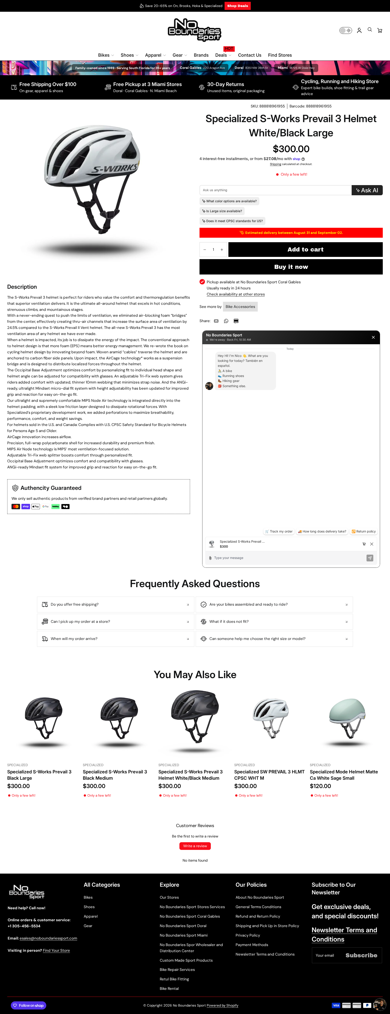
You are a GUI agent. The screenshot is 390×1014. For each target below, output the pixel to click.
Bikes (88, 897)
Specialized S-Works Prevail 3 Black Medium (115, 775)
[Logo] (195, 30)
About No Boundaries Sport (260, 897)
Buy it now (291, 267)
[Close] (373, 337)
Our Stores (169, 897)
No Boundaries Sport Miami (184, 935)
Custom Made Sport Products (186, 960)
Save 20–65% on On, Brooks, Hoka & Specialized (183, 6)
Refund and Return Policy (258, 916)
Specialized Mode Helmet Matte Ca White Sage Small (344, 775)
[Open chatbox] (380, 1006)
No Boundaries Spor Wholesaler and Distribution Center (191, 947)
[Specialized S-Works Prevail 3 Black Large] (43, 724)
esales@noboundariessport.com (48, 938)
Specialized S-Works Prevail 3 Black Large (39, 775)
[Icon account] (359, 30)
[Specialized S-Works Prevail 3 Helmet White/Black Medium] (194, 724)
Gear (88, 925)
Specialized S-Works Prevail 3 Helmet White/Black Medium (190, 775)
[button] (370, 31)
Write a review (195, 846)
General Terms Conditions (258, 906)
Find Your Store (56, 950)
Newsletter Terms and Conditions (265, 954)
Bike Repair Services (177, 969)
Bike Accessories (240, 306)
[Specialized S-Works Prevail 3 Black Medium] (119, 724)
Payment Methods (252, 944)
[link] (216, 321)
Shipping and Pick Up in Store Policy (267, 925)
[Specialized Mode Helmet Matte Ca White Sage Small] (346, 724)
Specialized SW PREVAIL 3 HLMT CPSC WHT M (269, 775)
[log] (291, 440)
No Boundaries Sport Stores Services (192, 906)
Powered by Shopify (222, 1005)
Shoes (89, 906)
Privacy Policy (248, 935)
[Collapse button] (115, 604)
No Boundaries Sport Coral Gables (190, 916)
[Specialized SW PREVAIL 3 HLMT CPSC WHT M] (270, 724)
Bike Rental (169, 988)
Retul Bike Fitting (174, 979)
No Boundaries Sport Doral (183, 925)
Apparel (91, 916)
